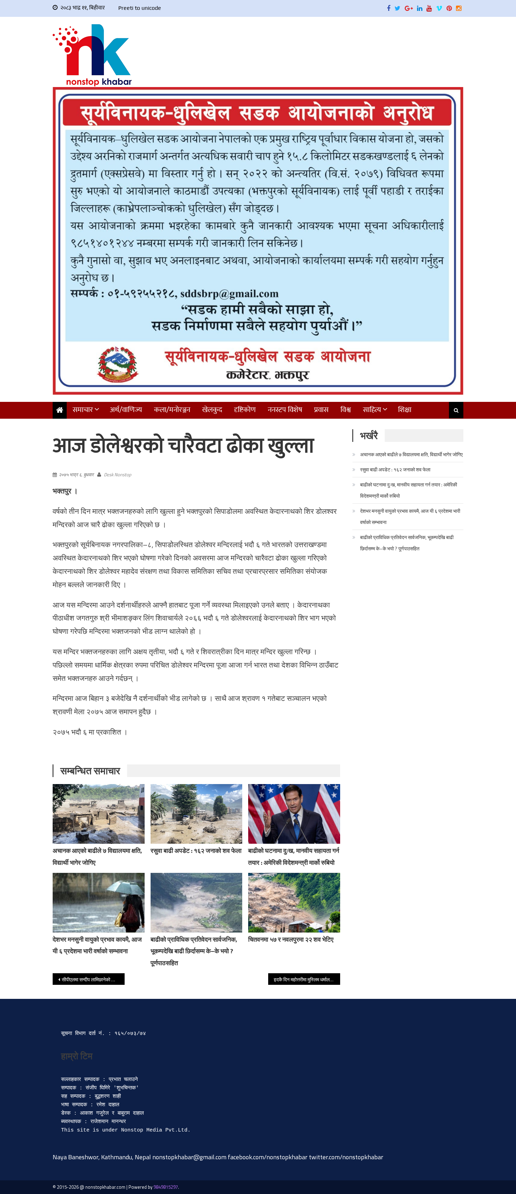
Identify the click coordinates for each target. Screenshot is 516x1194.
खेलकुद (212, 410)
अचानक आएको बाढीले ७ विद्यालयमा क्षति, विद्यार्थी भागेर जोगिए (411, 454)
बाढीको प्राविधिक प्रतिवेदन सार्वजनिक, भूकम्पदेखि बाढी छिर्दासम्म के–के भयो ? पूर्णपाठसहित (194, 951)
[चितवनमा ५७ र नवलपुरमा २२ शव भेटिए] (294, 903)
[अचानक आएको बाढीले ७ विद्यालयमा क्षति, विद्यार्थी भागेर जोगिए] (99, 814)
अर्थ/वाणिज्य (126, 410)
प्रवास (321, 410)
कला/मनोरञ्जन (172, 410)
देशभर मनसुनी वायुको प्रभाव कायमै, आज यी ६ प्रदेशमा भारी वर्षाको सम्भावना (410, 516)
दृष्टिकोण (245, 410)
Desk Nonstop (117, 474)
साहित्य (372, 410)
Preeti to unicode (139, 8)
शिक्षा (404, 410)
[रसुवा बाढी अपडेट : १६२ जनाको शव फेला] (197, 814)
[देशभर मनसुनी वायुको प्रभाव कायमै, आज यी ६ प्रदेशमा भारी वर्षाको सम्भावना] (99, 903)
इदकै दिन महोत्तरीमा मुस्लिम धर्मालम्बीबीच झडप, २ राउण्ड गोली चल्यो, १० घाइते (307, 979)
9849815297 (165, 1186)
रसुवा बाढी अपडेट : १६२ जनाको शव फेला (196, 850)
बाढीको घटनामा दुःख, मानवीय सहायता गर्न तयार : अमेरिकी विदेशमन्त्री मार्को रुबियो (408, 490)
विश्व (345, 410)
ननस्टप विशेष (285, 410)
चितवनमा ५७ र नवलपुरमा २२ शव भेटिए (290, 939)
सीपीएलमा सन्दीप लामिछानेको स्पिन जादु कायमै (93, 979)
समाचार (83, 410)
